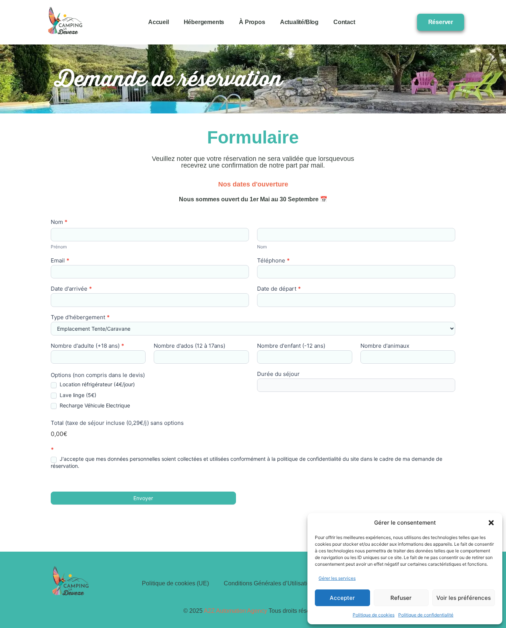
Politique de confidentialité (425, 615)
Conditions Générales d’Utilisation (269, 583)
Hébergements (204, 22)
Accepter (342, 597)
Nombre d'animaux (384, 346)
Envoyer (143, 498)
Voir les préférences (463, 597)
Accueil (158, 22)
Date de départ (279, 289)
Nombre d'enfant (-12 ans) (291, 346)
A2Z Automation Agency (235, 611)
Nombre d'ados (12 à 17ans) (189, 346)
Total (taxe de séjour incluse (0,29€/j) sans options (117, 423)
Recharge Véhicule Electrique (94, 405)
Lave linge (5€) (77, 395)
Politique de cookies (374, 615)
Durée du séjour (278, 374)
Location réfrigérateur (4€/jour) (96, 384)
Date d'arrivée (71, 289)
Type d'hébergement (80, 317)
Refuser (401, 597)
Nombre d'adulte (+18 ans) (87, 346)
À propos (252, 22)
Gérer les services (337, 578)
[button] (491, 522)
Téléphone (273, 261)
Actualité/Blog (299, 22)
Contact (344, 22)
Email (60, 261)
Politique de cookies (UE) (175, 583)
